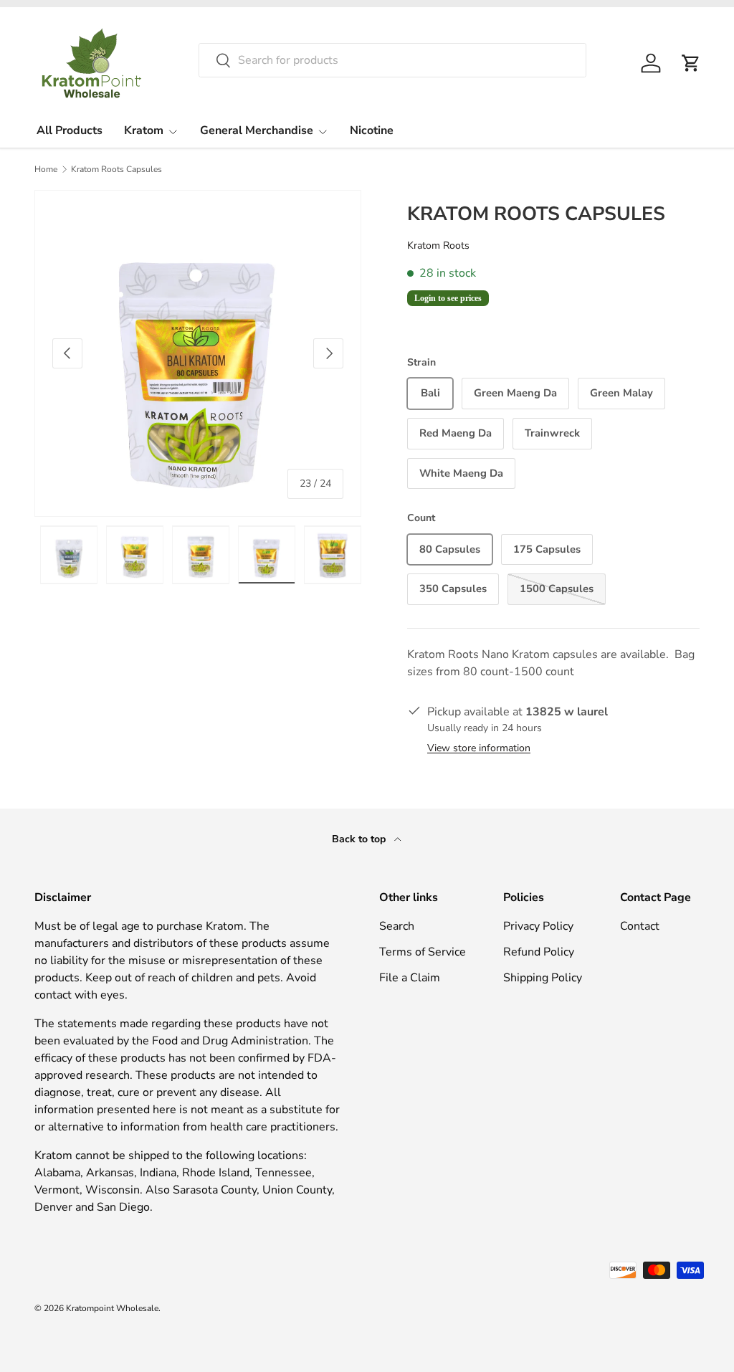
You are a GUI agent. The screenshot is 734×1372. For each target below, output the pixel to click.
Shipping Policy (542, 978)
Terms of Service (422, 952)
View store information (478, 748)
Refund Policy (538, 952)
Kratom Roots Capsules (116, 169)
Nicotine (372, 130)
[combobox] (392, 60)
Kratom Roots (438, 245)
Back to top (360, 839)
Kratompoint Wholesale (112, 1308)
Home (45, 169)
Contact (639, 926)
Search (396, 926)
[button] (691, 63)
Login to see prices (448, 298)
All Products (70, 130)
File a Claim (409, 978)
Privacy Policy (538, 926)
